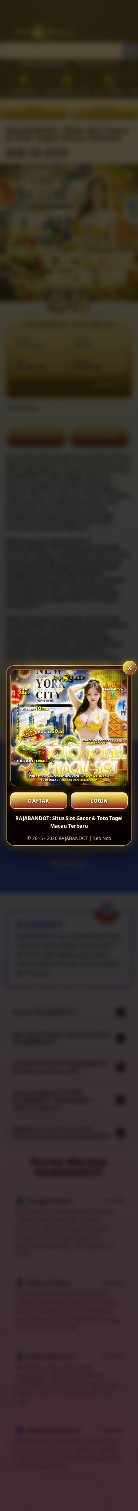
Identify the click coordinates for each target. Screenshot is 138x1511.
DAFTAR (38, 800)
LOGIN (99, 800)
